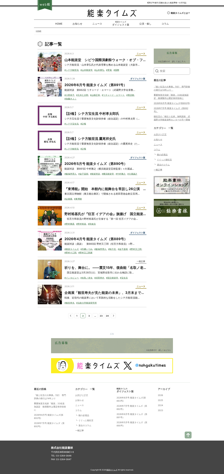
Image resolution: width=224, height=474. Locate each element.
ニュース (158, 144)
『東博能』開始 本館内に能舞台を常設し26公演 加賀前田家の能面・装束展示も (127, 189)
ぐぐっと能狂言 (164, 159)
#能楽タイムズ (71, 249)
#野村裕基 (81, 224)
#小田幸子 (69, 95)
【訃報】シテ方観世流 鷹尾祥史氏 (90, 139)
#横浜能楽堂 (108, 174)
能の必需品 (162, 154)
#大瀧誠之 (132, 174)
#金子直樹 (83, 174)
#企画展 (68, 199)
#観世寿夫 (69, 302)
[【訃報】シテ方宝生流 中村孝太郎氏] (50, 115)
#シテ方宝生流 (71, 123)
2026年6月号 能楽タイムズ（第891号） (95, 85)
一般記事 (158, 169)
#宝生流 (124, 277)
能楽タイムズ (111, 470)
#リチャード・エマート (113, 95)
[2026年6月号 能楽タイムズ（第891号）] (50, 86)
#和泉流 (92, 224)
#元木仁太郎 (82, 95)
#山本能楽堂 (86, 70)
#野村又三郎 (136, 249)
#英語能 (130, 95)
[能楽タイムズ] (112, 14)
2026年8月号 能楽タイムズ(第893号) (172, 103)
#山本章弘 (99, 70)
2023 (160, 410)
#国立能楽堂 (112, 277)
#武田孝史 (99, 277)
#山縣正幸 (95, 95)
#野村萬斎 (69, 224)
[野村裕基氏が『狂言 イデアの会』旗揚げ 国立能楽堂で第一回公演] (50, 215)
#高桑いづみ (86, 249)
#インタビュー (71, 277)
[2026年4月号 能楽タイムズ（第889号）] (50, 241)
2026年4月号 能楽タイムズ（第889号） (95, 239)
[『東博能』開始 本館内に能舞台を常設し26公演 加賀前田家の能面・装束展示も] (50, 190)
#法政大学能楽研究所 (86, 302)
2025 (160, 400)
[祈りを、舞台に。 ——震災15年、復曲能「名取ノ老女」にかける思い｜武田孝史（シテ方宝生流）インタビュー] (50, 269)
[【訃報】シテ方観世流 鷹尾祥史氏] (50, 140)
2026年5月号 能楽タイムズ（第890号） (95, 164)
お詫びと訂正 (160, 134)
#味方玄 (112, 249)
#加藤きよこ (70, 98)
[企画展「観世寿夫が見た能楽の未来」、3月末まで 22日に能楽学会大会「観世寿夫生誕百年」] (50, 294)
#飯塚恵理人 (70, 174)
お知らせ (158, 139)
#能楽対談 (95, 174)
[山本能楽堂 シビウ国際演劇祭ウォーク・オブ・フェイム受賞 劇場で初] (50, 61)
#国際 (116, 70)
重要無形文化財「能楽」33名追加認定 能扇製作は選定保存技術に (50, 406)
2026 (160, 395)
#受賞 (109, 70)
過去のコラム (163, 164)
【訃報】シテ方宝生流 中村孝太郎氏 (91, 114)
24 (107, 315)
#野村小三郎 (70, 252)
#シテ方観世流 (71, 70)
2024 (160, 405)
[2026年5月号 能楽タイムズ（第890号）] (50, 165)
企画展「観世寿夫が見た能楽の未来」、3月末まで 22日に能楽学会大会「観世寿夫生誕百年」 (136, 293)
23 (101, 315)
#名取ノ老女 (86, 277)
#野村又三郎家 (85, 252)
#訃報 (83, 123)
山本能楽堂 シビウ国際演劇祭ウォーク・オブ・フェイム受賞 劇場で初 (120, 60)
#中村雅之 (121, 174)
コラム (157, 149)
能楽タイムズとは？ (180, 13)
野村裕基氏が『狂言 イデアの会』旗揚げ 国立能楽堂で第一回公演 (115, 214)
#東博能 (78, 199)
